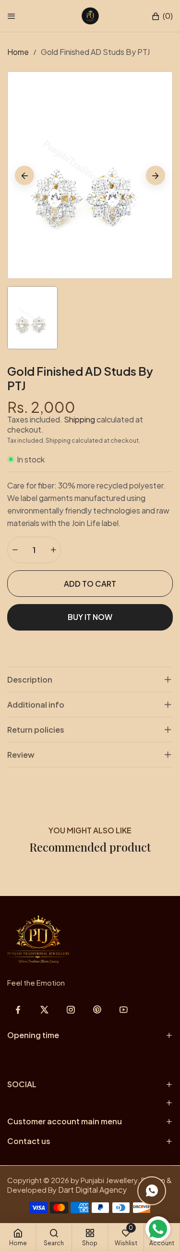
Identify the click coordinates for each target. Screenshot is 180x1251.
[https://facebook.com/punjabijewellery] (18, 1009)
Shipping (79, 419)
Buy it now (90, 617)
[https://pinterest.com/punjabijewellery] (97, 1009)
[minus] (15, 550)
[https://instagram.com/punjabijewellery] (71, 1009)
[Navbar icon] (11, 16)
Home (18, 52)
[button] (162, 16)
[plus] (53, 550)
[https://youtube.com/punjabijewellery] (123, 1009)
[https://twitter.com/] (44, 1009)
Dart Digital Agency (92, 1190)
